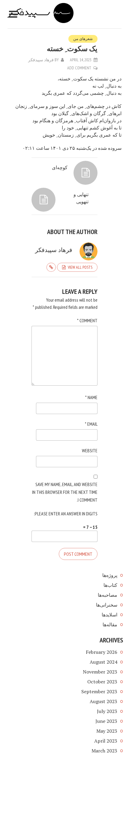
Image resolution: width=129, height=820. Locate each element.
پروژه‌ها (109, 575)
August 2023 (103, 701)
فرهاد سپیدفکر (41, 59)
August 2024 (103, 662)
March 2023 (104, 750)
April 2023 (105, 740)
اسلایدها (109, 614)
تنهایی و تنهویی (81, 198)
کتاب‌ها (110, 585)
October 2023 (102, 681)
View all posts (80, 267)
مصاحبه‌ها (107, 595)
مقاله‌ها (110, 624)
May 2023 (106, 731)
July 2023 (107, 711)
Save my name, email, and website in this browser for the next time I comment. (65, 492)
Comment (87, 320)
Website (90, 450)
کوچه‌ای (60, 167)
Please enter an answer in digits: (66, 514)
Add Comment (79, 68)
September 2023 (99, 691)
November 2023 (100, 671)
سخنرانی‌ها (106, 604)
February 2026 (101, 652)
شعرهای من (83, 38)
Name (91, 397)
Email (91, 424)
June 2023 (106, 721)
